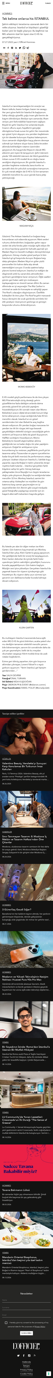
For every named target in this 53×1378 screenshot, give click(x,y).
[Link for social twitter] (18, 1356)
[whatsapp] (24, 48)
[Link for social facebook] (24, 1356)
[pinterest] (12, 48)
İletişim (26, 1366)
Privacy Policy (40, 1327)
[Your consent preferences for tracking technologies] (48, 1373)
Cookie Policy (26, 1374)
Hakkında (26, 1362)
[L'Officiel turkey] (26, 3)
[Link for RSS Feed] (34, 1356)
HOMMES (7, 13)
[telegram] (28, 48)
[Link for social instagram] (29, 1356)
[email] (4, 48)
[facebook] (8, 48)
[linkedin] (16, 48)
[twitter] (20, 48)
